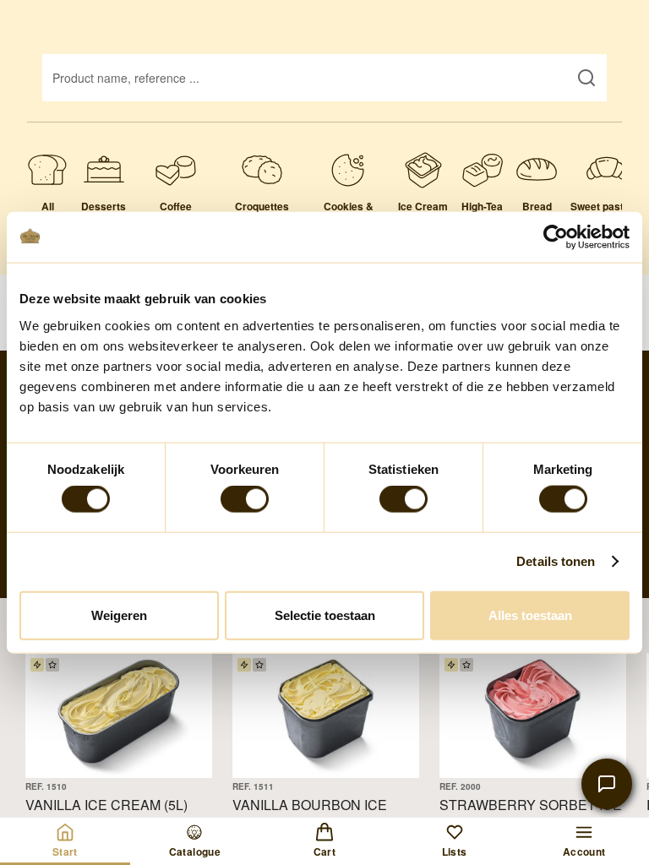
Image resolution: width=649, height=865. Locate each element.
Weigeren (119, 614)
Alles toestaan (530, 614)
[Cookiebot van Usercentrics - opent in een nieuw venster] (556, 237)
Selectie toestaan (325, 614)
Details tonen (555, 561)
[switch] (245, 499)
